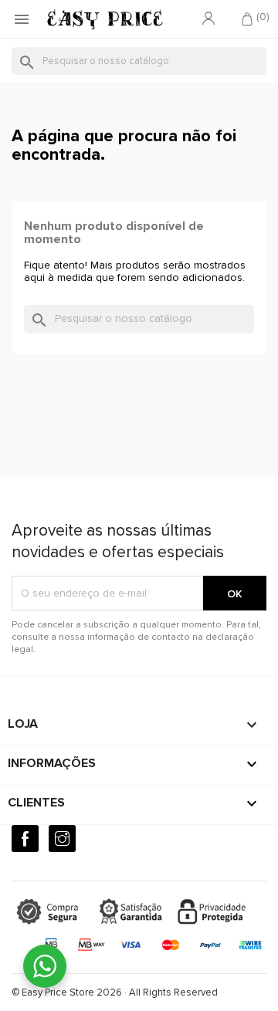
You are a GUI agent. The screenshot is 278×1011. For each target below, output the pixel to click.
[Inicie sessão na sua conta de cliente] (208, 19)
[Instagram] (62, 838)
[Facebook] (25, 838)
